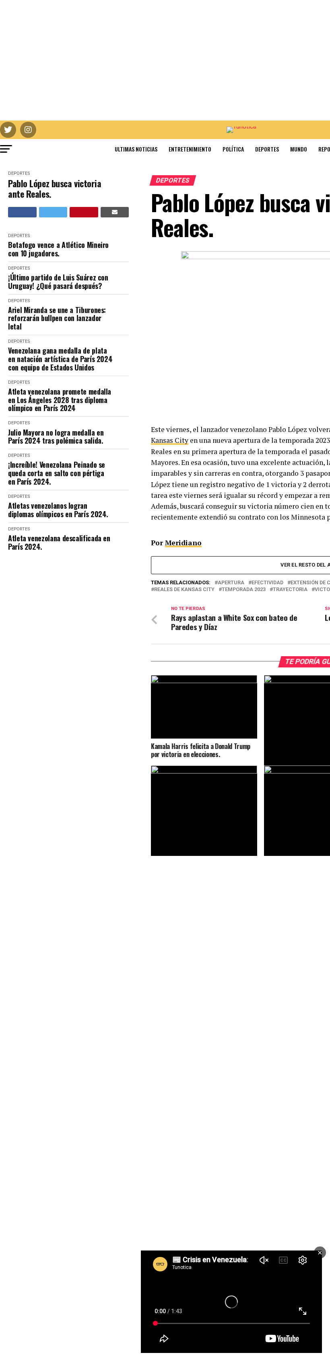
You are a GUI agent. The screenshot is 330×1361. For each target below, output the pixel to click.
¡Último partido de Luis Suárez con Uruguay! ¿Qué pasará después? (58, 281)
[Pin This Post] (84, 212)
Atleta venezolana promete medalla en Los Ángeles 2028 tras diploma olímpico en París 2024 (59, 399)
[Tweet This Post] (53, 212)
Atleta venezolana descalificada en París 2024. (59, 542)
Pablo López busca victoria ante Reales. (54, 188)
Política (233, 149)
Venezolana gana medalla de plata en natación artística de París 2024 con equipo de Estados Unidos (60, 358)
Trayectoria (290, 589)
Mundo (298, 149)
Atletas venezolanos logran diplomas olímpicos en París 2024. (58, 509)
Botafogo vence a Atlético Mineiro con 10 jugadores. (58, 249)
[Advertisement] (165, 60)
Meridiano (183, 542)
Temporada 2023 (244, 589)
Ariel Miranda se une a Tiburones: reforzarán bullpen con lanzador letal (57, 318)
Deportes (267, 149)
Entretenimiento (190, 149)
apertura (231, 582)
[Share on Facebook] (22, 212)
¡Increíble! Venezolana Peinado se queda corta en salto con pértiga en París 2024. (56, 472)
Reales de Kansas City (184, 589)
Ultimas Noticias (136, 149)
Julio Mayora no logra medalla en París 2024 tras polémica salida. (55, 436)
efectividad (267, 582)
